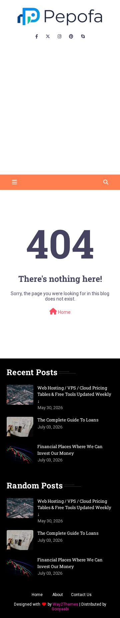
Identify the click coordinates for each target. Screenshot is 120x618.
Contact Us (81, 594)
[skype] (82, 36)
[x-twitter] (48, 36)
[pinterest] (71, 36)
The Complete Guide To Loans (67, 420)
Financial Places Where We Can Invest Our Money (70, 449)
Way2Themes (65, 604)
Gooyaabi (60, 609)
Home (64, 312)
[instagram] (59, 36)
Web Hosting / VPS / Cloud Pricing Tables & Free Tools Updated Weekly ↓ (74, 394)
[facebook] (37, 36)
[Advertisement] (60, 111)
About (57, 594)
